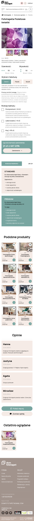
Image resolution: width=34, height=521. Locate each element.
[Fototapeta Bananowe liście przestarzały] (9, 268)
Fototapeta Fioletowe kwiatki (9, 443)
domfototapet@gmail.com (12, 503)
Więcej (13, 259)
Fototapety (7, 15)
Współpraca (21, 487)
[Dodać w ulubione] (13, 244)
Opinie (3, 479)
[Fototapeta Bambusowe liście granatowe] (9, 289)
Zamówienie (16, 150)
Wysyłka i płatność (23, 476)
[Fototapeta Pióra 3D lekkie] (25, 289)
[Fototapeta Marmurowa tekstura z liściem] (25, 311)
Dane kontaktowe (7, 482)
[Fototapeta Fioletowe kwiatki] (9, 435)
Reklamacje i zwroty (23, 484)
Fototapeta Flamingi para (25, 255)
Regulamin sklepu (22, 479)
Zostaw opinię (18, 414)
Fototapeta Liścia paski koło (9, 319)
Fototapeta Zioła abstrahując (9, 255)
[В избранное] (21, 3)
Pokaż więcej (18, 408)
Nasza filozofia (6, 476)
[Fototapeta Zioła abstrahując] (9, 247)
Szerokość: (6, 66)
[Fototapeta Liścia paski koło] (9, 311)
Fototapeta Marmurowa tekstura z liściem (25, 319)
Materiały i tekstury (23, 473)
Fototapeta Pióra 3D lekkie (25, 297)
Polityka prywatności (23, 482)
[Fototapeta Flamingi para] (25, 247)
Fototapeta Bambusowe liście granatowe (9, 297)
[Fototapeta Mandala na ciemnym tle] (25, 268)
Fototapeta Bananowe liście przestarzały (8, 276)
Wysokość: (24, 66)
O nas (3, 473)
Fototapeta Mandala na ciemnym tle (25, 276)
